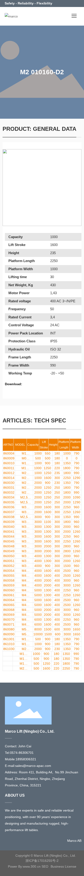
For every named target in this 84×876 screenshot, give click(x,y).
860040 (8, 527)
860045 (8, 541)
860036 (8, 507)
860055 (8, 575)
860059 (8, 585)
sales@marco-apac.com (33, 766)
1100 (47, 522)
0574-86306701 (22, 753)
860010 (8, 463)
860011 (8, 468)
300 (57, 478)
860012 (8, 473)
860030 (8, 483)
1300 (47, 527)
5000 (38, 590)
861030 (8, 649)
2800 (67, 546)
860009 (8, 458)
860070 (8, 619)
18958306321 (26, 759)
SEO (45, 866)
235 (57, 473)
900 (47, 463)
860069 (8, 615)
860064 (8, 600)
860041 (8, 531)
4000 (38, 556)
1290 (76, 478)
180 (57, 453)
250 (57, 487)
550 (47, 453)
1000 (38, 453)
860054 (8, 571)
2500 (67, 571)
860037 (8, 512)
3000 (38, 517)
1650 (76, 629)
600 (57, 629)
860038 (8, 517)
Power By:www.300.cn (24, 866)
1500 (67, 566)
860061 (8, 595)
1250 (47, 468)
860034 (8, 497)
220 (57, 468)
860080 (8, 629)
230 (57, 483)
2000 (38, 483)
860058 (8, 580)
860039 (8, 522)
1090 (76, 497)
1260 (76, 512)
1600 (47, 478)
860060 (8, 590)
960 (76, 507)
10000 (38, 634)
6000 (38, 619)
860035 (8, 502)
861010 (8, 644)
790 (76, 453)
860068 (8, 610)
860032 (8, 492)
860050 (8, 556)
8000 (38, 629)
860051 (8, 561)
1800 (66, 468)
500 (38, 458)
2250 (67, 478)
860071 (8, 624)
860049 (8, 551)
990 (76, 473)
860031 (8, 487)
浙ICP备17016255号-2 (42, 861)
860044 (8, 536)
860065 (8, 605)
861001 (8, 639)
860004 (8, 453)
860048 (8, 546)
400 (57, 571)
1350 (67, 463)
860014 (8, 478)
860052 (8, 566)
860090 (8, 634)
